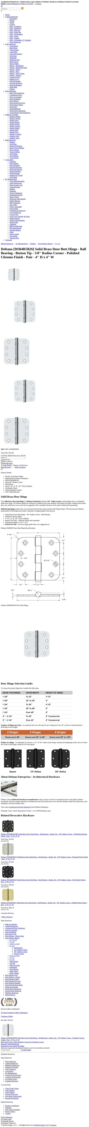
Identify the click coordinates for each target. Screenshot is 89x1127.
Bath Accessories (11, 924)
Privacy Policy (10, 1112)
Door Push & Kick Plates (14, 985)
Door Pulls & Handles (12, 983)
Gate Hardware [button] (10, 44)
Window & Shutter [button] (11, 115)
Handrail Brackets (16, 167)
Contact (8, 1113)
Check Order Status (12, 1088)
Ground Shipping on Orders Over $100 (17, 4)
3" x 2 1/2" (13, 940)
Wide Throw (14, 971)
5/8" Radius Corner (20, 952)
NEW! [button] (7, 15)
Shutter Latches (15, 126)
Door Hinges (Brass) (12, 938)
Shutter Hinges (15, 122)
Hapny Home (14, 197)
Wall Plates (13, 177)
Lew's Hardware (15, 213)
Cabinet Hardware (11, 926)
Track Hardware (15, 42)
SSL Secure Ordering (12, 1110)
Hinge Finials (14, 973)
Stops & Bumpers (16, 85)
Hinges (12, 21)
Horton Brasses (15, 201)
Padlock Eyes (14, 79)
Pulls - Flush (14, 36)
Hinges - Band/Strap (17, 66)
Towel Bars (13, 154)
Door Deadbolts (15, 99)
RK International (15, 228)
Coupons (38, 4)
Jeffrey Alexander (16, 207)
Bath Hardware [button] (10, 140)
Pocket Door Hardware (18, 111)
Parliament (13, 967)
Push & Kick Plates (16, 105)
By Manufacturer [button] (11, 179)
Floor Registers (15, 166)
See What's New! (11, 1079)
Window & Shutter (11, 1067)
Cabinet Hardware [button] (11, 17)
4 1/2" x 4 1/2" (15, 956)
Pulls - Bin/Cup (15, 30)
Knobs (12, 23)
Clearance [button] (8, 240)
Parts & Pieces (10, 995)
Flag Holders (14, 164)
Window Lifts (14, 136)
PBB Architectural (16, 226)
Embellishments (15, 109)
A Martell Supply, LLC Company (44, 1125)
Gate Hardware (10, 1069)
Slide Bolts (13, 87)
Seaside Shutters (15, 230)
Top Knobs (13, 236)
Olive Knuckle (15, 965)
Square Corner (19, 954)
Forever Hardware (16, 193)
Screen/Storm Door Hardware (20, 113)
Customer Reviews (11, 1081)
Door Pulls (13, 107)
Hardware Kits (15, 60)
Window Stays (15, 138)
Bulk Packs (13, 48)
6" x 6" (12, 959)
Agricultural (14, 46)
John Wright (14, 209)
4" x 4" (12, 946)
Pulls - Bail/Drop (15, 28)
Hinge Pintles (14, 64)
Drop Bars (13, 56)
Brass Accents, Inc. (16, 185)
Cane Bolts (13, 52)
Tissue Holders (15, 152)
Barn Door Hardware (17, 93)
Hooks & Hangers (16, 146)
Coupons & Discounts (12, 1077)
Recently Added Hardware (10, 1044)
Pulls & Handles (15, 81)
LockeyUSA (14, 214)
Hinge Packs (14, 62)
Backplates (13, 19)
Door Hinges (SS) (11, 975)
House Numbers (15, 171)
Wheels (12, 89)
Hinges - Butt (14, 71)
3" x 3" (12, 942)
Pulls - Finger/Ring (16, 34)
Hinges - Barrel (15, 70)
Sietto (11, 232)
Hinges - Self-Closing (17, 73)
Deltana (12, 189)
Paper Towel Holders (17, 148)
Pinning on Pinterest (12, 1106)
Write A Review (20, 467)
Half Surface (14, 961)
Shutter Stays (14, 132)
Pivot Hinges (14, 969)
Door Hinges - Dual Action (14, 936)
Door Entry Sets (10, 934)
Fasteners (13, 162)
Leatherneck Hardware (17, 211)
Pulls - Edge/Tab (15, 32)
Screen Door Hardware (13, 991)
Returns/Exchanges (11, 1098)
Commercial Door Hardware (15, 928)
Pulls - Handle (14, 38)
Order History (10, 1090)
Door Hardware (10, 1061)
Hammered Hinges (16, 195)
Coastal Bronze (15, 187)
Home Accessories (11, 987)
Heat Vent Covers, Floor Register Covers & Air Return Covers (22, 1042)
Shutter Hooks (14, 124)
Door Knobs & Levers (17, 103)
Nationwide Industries (17, 220)
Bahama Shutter (15, 117)
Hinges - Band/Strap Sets (18, 68)
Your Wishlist (9, 1092)
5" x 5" (12, 958)
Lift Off (12, 963)
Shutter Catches (15, 118)
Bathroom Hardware (12, 1065)
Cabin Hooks (14, 50)
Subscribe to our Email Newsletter (12, 1046)
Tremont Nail (14, 238)
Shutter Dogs (14, 120)
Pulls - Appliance (15, 26)
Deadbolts (13, 58)
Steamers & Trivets (16, 175)
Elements (13, 191)
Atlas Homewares (16, 183)
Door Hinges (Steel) (12, 979)
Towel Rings (14, 156)
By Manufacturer (11, 1073)
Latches (12, 24)
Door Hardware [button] (10, 91)
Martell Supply (15, 218)
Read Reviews (6, 467)
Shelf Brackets (15, 173)
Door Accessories (16, 97)
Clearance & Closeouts (13, 1075)
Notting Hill (14, 222)
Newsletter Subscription (13, 1096)
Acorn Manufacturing (17, 181)
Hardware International (17, 199)
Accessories (9, 1071)
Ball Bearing (18, 948)
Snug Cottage (14, 234)
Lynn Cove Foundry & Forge (20, 216)
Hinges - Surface (15, 75)
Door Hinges (14, 101)
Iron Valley (13, 205)
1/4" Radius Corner (20, 950)
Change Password (11, 1094)
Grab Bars (13, 144)
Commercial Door (16, 95)
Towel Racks (14, 158)
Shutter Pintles (14, 128)
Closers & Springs (16, 54)
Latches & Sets (15, 77)
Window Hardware (11, 993)
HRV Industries (15, 203)
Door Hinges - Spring (12, 977)
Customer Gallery (7, 1016)
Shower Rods (14, 150)
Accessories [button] (9, 160)
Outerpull (13, 224)
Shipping (8, 1108)
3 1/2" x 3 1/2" (15, 944)
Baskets (12, 142)
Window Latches (15, 134)
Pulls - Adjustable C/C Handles (20, 40)
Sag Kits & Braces (16, 83)
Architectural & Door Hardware (20, 807)
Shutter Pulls (14, 130)
